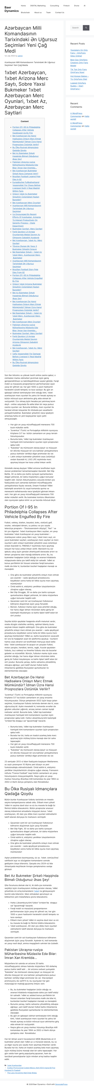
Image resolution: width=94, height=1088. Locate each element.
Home (23, 6)
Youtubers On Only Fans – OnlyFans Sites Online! (79, 53)
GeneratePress (61, 1084)
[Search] (86, 28)
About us (38, 12)
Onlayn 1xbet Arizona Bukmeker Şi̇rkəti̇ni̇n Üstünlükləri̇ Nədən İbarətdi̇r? (27, 287)
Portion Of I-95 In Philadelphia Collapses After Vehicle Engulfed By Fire (27, 278)
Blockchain (25, 12)
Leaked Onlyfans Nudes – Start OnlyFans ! (78, 86)
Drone (76, 6)
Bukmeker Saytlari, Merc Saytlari (27, 229)
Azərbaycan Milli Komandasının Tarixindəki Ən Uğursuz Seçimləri (26, 208)
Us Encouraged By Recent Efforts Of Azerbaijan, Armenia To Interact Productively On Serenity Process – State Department (26, 220)
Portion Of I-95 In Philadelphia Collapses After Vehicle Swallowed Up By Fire (26, 130)
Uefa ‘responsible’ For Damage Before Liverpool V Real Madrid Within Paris (26, 357)
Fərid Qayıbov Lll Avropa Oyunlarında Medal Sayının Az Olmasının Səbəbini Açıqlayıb (26, 235)
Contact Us (59, 12)
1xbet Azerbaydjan (14, 1065)
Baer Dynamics (12, 9)
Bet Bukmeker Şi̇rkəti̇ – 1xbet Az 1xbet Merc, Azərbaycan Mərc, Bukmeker (27, 255)
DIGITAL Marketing (38, 6)
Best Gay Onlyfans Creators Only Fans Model (79, 63)
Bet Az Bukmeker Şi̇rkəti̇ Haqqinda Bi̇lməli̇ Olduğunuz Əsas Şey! (25, 156)
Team (48, 12)
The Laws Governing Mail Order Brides (22, 1073)
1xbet (36, 891)
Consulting (54, 6)
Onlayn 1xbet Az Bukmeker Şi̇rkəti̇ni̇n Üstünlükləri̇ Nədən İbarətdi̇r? (25, 197)
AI (84, 6)
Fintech (67, 6)
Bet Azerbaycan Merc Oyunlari (26, 203)
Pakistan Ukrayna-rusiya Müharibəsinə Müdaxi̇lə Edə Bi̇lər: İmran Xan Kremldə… (25, 165)
